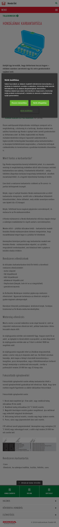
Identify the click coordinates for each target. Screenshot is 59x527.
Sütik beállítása (26, 111)
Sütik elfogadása (40, 103)
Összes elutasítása (19, 103)
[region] (30, 95)
